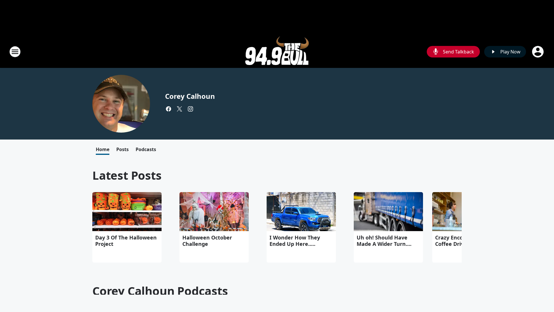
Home (102, 149)
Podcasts (146, 149)
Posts (122, 149)
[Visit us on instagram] (190, 108)
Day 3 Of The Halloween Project (126, 240)
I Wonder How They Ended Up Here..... (294, 240)
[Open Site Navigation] (15, 51)
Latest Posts (127, 175)
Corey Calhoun (190, 96)
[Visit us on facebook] (168, 108)
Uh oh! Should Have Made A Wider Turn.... (384, 240)
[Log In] (538, 51)
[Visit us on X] (179, 108)
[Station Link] (277, 51)
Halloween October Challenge (207, 240)
